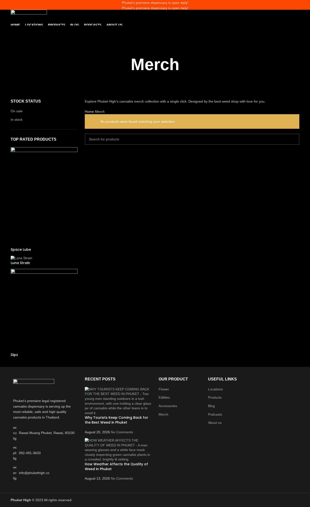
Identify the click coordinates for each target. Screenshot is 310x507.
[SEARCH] (293, 139)
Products (215, 397)
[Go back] (155, 46)
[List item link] (44, 453)
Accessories (168, 406)
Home (90, 111)
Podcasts (215, 414)
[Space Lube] (44, 197)
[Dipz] (44, 310)
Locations (215, 389)
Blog (211, 406)
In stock (17, 119)
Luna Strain (20, 263)
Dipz (14, 355)
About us (215, 423)
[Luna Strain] (21, 258)
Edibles (164, 397)
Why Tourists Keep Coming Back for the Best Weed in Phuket (116, 420)
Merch (163, 414)
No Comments (122, 432)
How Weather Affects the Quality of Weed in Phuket (116, 466)
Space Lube (21, 249)
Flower (164, 389)
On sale (17, 111)
